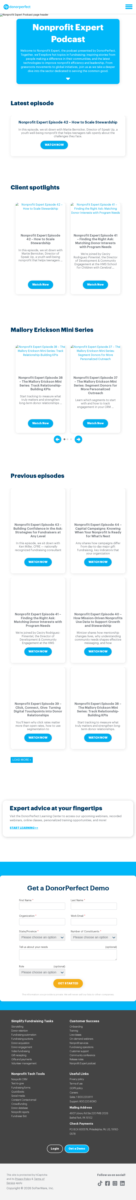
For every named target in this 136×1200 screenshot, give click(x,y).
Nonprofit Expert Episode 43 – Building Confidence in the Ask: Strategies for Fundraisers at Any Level (38, 530)
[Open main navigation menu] (128, 6)
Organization (27, 916)
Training (74, 1031)
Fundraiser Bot (19, 1116)
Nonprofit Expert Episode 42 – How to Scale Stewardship (67, 122)
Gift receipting (18, 1055)
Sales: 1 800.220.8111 (81, 1097)
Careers (74, 1093)
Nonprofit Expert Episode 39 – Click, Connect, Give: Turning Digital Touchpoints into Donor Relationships (38, 709)
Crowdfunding (19, 1104)
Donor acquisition (20, 1043)
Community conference (82, 1055)
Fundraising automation (23, 1035)
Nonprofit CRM (19, 1079)
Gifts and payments (21, 1059)
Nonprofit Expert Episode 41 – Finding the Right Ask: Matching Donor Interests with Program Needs (95, 241)
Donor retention (19, 1031)
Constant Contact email (23, 1100)
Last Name (77, 900)
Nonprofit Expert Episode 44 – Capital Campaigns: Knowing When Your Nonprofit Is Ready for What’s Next (98, 530)
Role (21, 966)
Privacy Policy (23, 1179)
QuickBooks (17, 1092)
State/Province (28, 931)
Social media (18, 1096)
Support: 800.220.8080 (83, 1101)
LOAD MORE (21, 759)
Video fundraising (20, 1051)
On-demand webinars (81, 1039)
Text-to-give (17, 1083)
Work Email (77, 916)
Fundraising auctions (22, 1039)
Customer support (79, 1051)
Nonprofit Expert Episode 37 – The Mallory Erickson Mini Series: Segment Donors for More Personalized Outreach (95, 385)
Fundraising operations (81, 1047)
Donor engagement (21, 1047)
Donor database (19, 1108)
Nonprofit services (79, 1043)
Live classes (75, 1035)
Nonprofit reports (20, 1112)
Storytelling (17, 1027)
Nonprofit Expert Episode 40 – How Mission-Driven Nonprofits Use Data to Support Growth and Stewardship (98, 620)
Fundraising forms (20, 1088)
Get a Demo (77, 1148)
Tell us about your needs (33, 947)
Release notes (76, 1059)
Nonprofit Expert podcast (83, 1063)
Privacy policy (77, 1079)
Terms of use (76, 1084)
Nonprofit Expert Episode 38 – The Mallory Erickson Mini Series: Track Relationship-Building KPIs (40, 383)
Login (55, 1148)
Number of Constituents (85, 931)
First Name (25, 900)
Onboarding (76, 1027)
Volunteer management (23, 1063)
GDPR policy (76, 1088)
